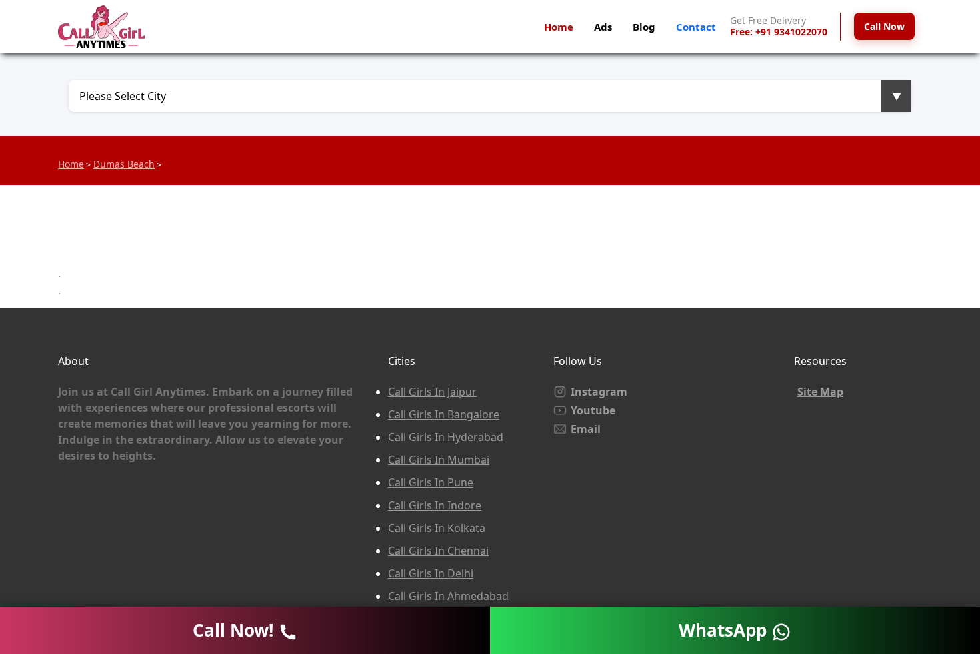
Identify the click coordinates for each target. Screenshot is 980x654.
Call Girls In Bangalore (443, 414)
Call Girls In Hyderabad (445, 437)
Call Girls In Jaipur (432, 391)
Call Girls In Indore (434, 505)
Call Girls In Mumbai (438, 459)
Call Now (884, 26)
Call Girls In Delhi (430, 573)
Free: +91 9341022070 (778, 32)
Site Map (820, 391)
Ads (603, 26)
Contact (696, 26)
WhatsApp (725, 630)
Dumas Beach (124, 163)
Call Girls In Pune (430, 482)
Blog (644, 26)
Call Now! (235, 630)
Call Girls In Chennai (438, 550)
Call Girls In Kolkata (436, 528)
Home (558, 26)
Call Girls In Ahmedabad (448, 596)
